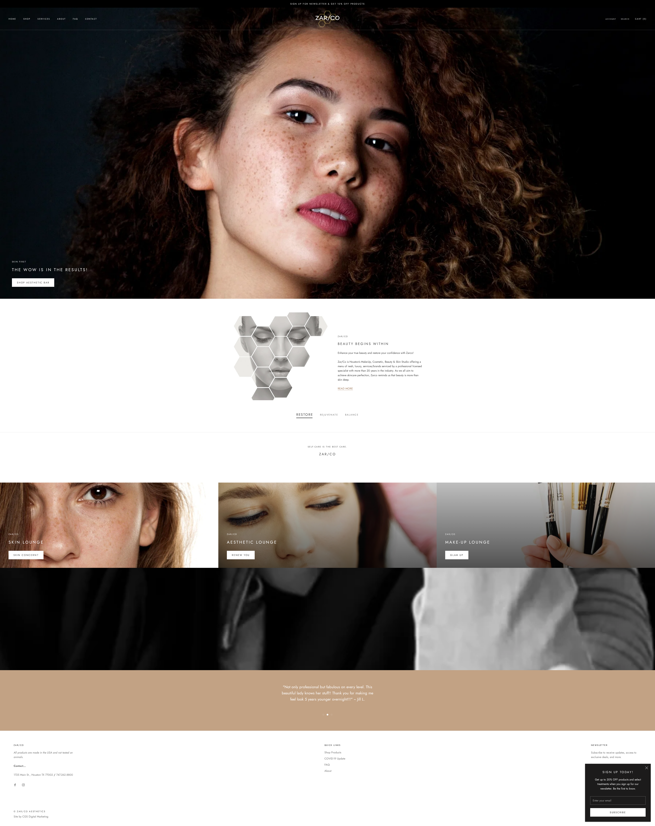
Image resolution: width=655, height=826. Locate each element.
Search (625, 19)
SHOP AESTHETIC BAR (33, 282)
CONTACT (91, 18)
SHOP (27, 18)
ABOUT (61, 18)
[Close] (646, 767)
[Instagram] (23, 785)
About (327, 771)
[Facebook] (15, 785)
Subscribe (618, 812)
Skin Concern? (26, 555)
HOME (12, 18)
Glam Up (456, 555)
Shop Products (332, 752)
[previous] (10, 465)
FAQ (75, 18)
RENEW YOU (241, 555)
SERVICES (44, 18)
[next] (644, 465)
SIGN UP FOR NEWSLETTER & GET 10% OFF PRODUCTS (327, 3)
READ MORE (345, 388)
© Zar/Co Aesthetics (29, 811)
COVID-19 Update (334, 759)
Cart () (640, 18)
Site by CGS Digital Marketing (31, 816)
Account (611, 19)
